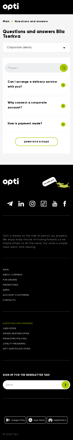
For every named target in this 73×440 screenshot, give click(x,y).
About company (13, 274)
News (6, 290)
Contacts (9, 300)
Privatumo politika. (15, 338)
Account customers (16, 295)
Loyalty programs (14, 343)
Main (6, 269)
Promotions (10, 285)
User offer (9, 328)
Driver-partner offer (16, 333)
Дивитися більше (36, 141)
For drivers (10, 279)
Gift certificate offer (16, 348)
